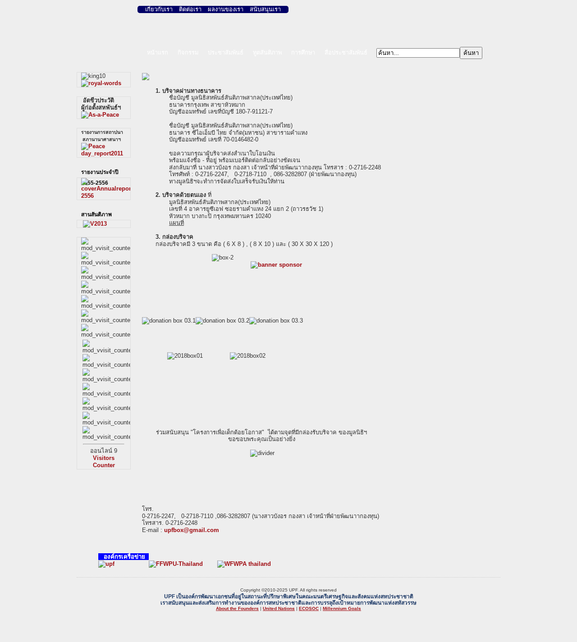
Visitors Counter (104, 462)
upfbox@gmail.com (191, 530)
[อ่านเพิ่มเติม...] (101, 83)
